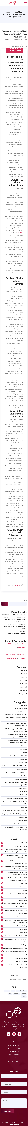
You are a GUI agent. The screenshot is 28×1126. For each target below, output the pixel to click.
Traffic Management (10, 651)
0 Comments (20, 588)
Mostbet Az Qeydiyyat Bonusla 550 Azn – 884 (14, 766)
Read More (20, 580)
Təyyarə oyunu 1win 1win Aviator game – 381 (14, 814)
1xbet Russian (23, 749)
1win (24, 991)
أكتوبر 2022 (23, 687)
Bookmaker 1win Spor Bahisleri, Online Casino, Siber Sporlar (15, 620)
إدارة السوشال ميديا (14, 1051)
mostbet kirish (23, 776)
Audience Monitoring (10, 658)
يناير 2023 (24, 677)
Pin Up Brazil (23, 795)
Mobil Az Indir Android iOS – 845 (18, 756)
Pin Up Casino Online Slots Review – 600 (16, 798)
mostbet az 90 (23, 762)
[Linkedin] (8, 1034)
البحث (25, 600)
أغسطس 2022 (23, 694)
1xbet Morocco (23, 746)
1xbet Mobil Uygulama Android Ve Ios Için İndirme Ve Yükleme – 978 (16, 730)
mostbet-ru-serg (22, 788)
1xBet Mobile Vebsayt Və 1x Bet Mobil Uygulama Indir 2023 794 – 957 (17, 741)
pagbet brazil (23, 791)
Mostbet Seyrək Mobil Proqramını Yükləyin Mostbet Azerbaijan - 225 (15, 50)
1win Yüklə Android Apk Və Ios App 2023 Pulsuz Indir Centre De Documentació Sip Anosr (14, 626)
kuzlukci (18, 585)
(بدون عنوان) (22, 631)
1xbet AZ (7, 991)
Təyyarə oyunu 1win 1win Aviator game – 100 (14, 810)
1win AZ (19, 991)
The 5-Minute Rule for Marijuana (16, 633)
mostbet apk (23, 759)
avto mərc (20, 232)
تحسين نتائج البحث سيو (14, 1061)
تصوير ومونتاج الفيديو (14, 1048)
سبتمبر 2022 (23, 690)
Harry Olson (22, 644)
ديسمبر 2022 (23, 680)
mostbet (24, 994)
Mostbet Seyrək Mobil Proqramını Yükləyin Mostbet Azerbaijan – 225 (16, 783)
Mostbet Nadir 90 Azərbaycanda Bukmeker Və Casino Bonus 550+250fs (15, 64)
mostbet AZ (16, 994)
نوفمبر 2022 (23, 684)
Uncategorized (23, 817)
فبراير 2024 (24, 670)
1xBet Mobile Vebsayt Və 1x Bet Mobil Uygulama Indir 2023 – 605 (17, 735)
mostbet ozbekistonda (21, 779)
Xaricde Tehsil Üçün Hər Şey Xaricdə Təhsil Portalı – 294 (16, 966)
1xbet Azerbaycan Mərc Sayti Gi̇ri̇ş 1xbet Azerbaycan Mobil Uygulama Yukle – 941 (16, 713)
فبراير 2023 (24, 674)
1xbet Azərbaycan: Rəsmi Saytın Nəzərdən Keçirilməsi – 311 (16, 856)
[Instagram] (14, 1034)
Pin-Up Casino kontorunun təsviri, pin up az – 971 (14, 940)
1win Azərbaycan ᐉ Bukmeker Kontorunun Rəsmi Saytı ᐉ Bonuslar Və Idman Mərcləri (13, 616)
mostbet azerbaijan (22, 769)
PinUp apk (24, 807)
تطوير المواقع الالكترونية (14, 1045)
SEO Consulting (12, 644)
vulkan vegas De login (21, 820)
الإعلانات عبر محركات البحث (14, 1064)
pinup (10, 994)
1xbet (13, 991)
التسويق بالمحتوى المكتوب (14, 1058)
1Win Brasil (24, 705)
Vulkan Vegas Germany (20, 824)
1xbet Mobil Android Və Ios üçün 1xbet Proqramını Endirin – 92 (17, 724)
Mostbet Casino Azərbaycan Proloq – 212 (16, 772)
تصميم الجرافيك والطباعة (14, 1054)
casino (25, 752)
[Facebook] (19, 1034)
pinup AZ (24, 997)
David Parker (21, 647)
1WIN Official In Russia (21, 708)
